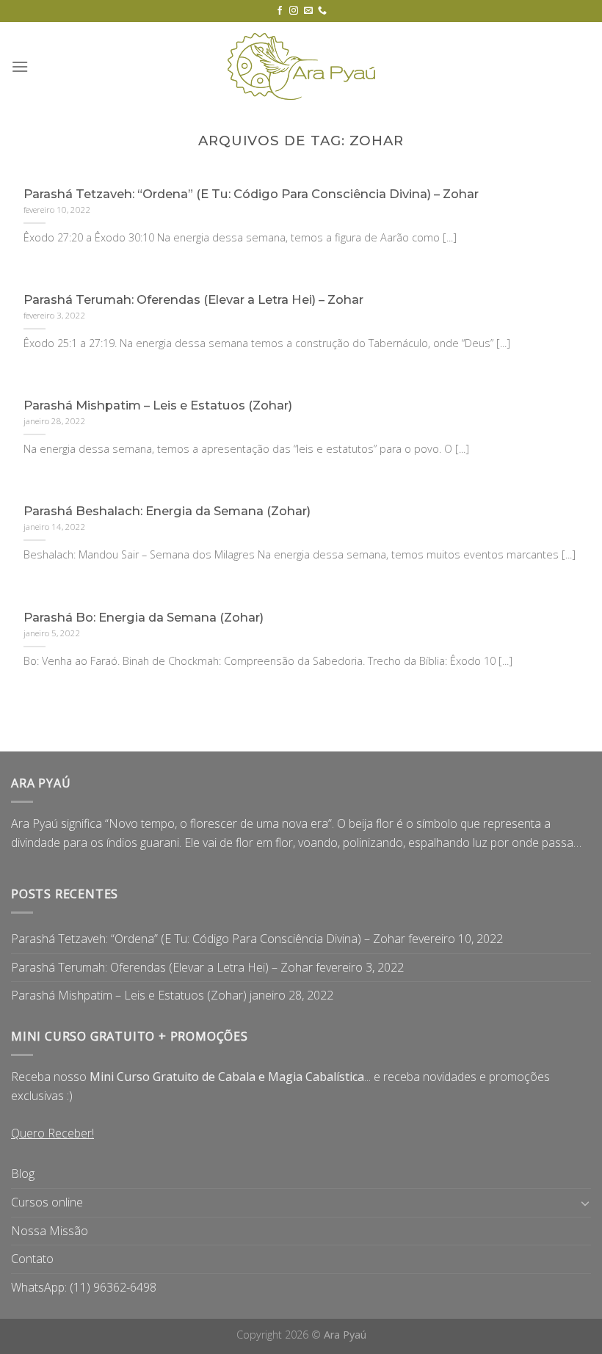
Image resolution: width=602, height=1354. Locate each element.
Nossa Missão (49, 1231)
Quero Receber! (52, 1133)
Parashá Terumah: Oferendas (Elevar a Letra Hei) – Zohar (162, 967)
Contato (32, 1259)
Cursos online (47, 1202)
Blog (23, 1173)
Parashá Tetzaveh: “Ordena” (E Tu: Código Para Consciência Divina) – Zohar (208, 939)
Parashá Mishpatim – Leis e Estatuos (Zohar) (129, 995)
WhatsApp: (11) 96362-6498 (83, 1287)
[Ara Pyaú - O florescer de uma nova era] (301, 66)
